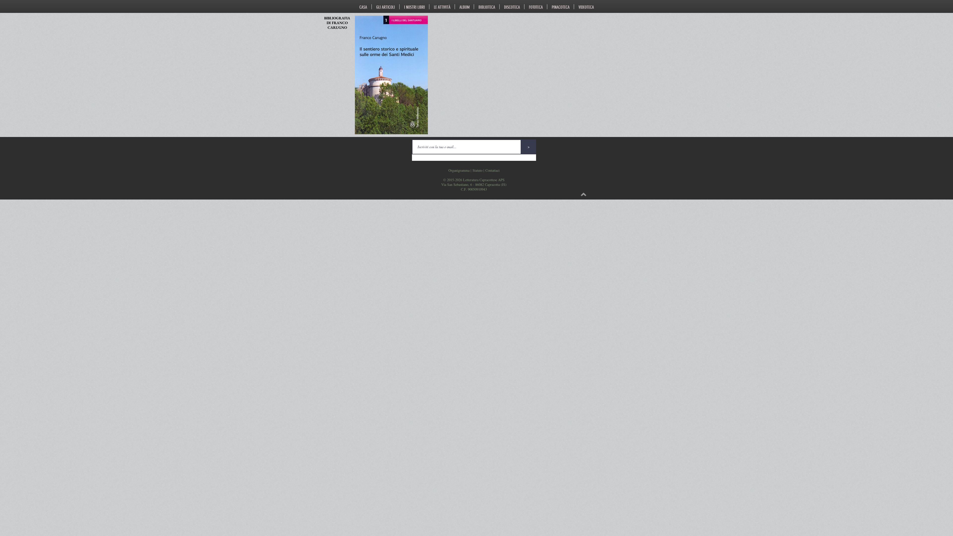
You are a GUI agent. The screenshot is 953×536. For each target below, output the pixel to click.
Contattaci (492, 170)
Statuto (477, 170)
